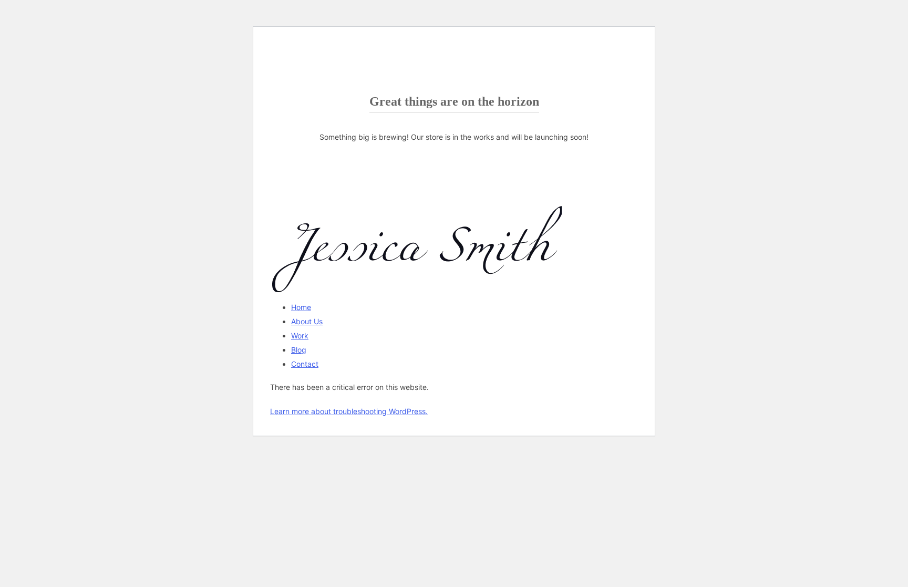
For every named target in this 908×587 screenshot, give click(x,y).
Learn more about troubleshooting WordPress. (349, 411)
